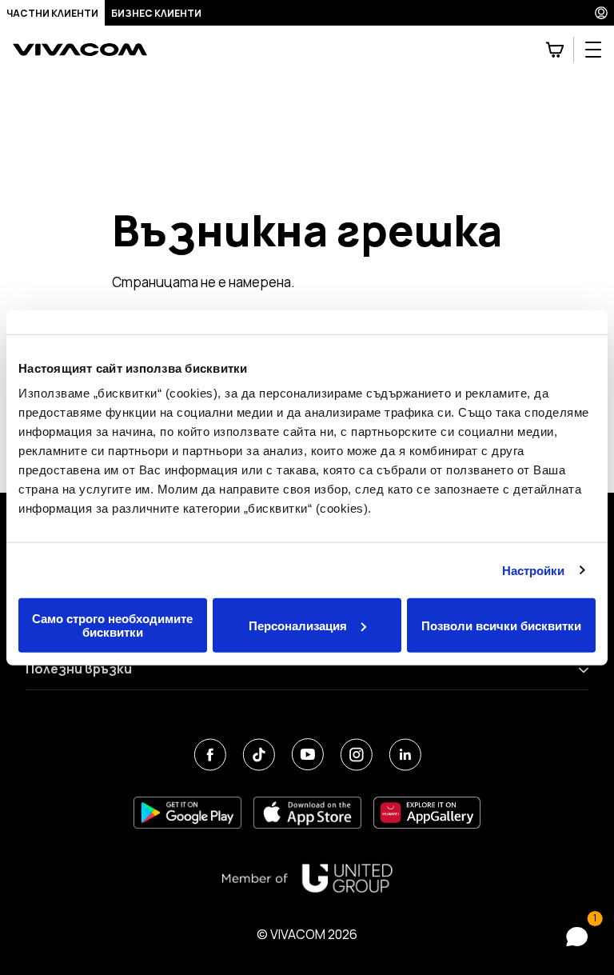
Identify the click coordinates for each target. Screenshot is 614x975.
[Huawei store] (427, 813)
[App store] (307, 813)
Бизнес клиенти (156, 13)
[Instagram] (356, 754)
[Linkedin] (405, 754)
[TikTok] (258, 754)
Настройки (533, 570)
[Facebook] (209, 754)
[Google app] (187, 813)
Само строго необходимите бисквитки (112, 625)
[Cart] (555, 49)
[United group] (307, 878)
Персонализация (298, 625)
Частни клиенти (52, 13)
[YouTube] (307, 754)
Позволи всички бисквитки (501, 625)
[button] (572, 936)
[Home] (80, 50)
